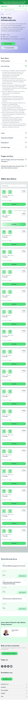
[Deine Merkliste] (23, 6)
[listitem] (14, 66)
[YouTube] (11, 666)
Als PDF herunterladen (5, 61)
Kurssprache (5, 185)
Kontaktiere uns (7, 679)
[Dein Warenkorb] (26, 6)
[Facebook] (2, 666)
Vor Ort (4, 200)
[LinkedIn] (8, 666)
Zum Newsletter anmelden (9, 653)
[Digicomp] (4, 6)
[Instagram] (5, 666)
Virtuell (10, 200)
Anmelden (14, 204)
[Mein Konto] (19, 6)
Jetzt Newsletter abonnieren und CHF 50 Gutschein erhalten (14, 2)
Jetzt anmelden (8, 43)
